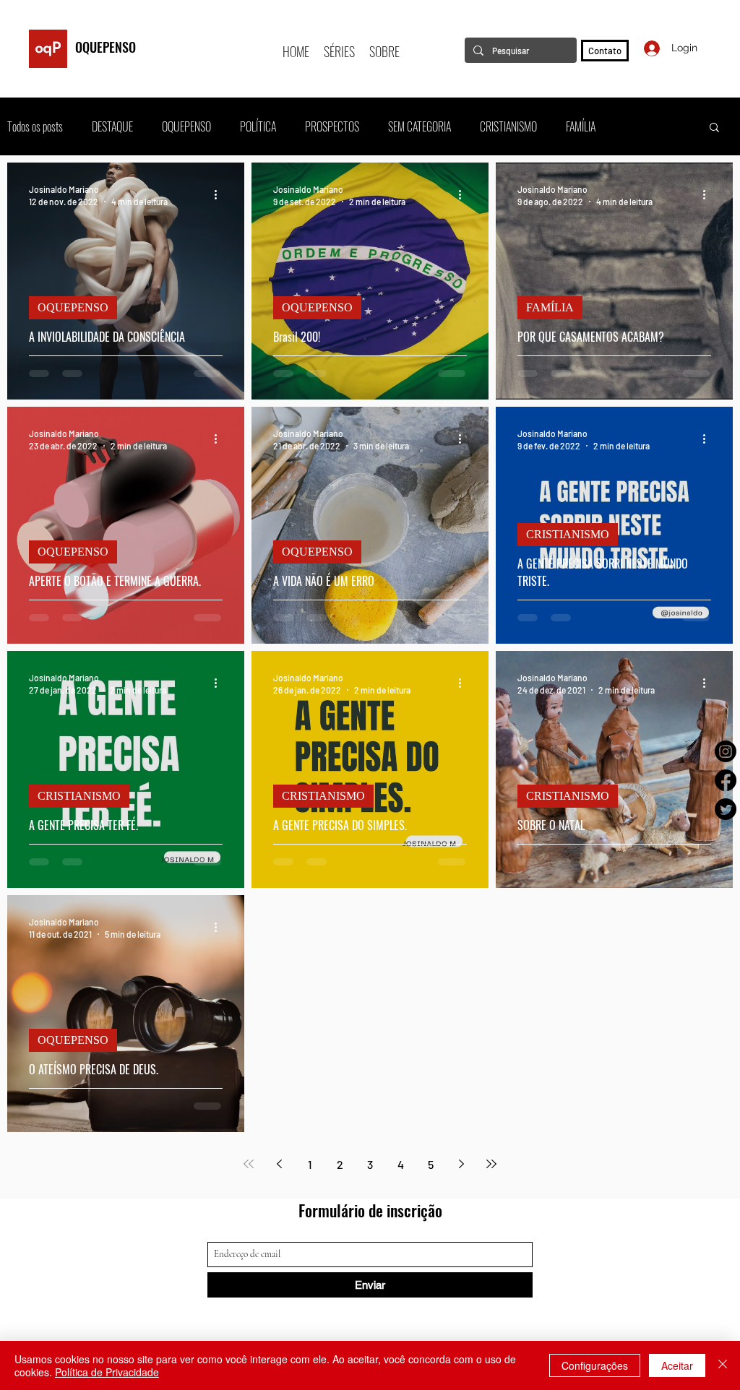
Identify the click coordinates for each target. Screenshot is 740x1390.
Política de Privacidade (107, 1372)
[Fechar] (722, 1365)
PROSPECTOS (332, 126)
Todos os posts (35, 126)
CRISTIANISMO (508, 126)
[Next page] (461, 1164)
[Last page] (491, 1164)
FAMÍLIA (580, 126)
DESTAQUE (112, 126)
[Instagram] (725, 751)
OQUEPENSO (105, 47)
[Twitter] (725, 809)
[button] (714, 128)
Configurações (595, 1365)
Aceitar (677, 1365)
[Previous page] (279, 1164)
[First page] (249, 1164)
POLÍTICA (258, 126)
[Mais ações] (220, 194)
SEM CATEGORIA (419, 126)
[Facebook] (725, 780)
